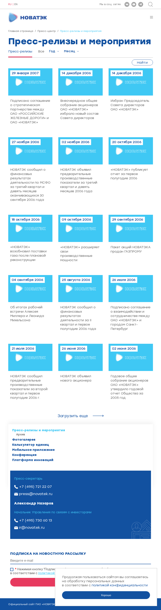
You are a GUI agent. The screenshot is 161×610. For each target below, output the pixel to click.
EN (15, 4)
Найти (142, 62)
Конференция (24, 455)
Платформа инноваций (32, 460)
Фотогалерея (23, 439)
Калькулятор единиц (30, 445)
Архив (20, 434)
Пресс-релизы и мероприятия (38, 430)
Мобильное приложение (33, 450)
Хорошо (106, 595)
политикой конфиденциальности (120, 585)
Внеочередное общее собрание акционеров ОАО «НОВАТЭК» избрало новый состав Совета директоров (79, 109)
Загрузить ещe (73, 415)
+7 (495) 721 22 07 (35, 487)
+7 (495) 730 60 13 (35, 520)
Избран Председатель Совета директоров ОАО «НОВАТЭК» (130, 105)
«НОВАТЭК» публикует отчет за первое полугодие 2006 (129, 174)
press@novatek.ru (35, 494)
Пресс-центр (47, 31)
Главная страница (20, 31)
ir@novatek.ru (32, 527)
